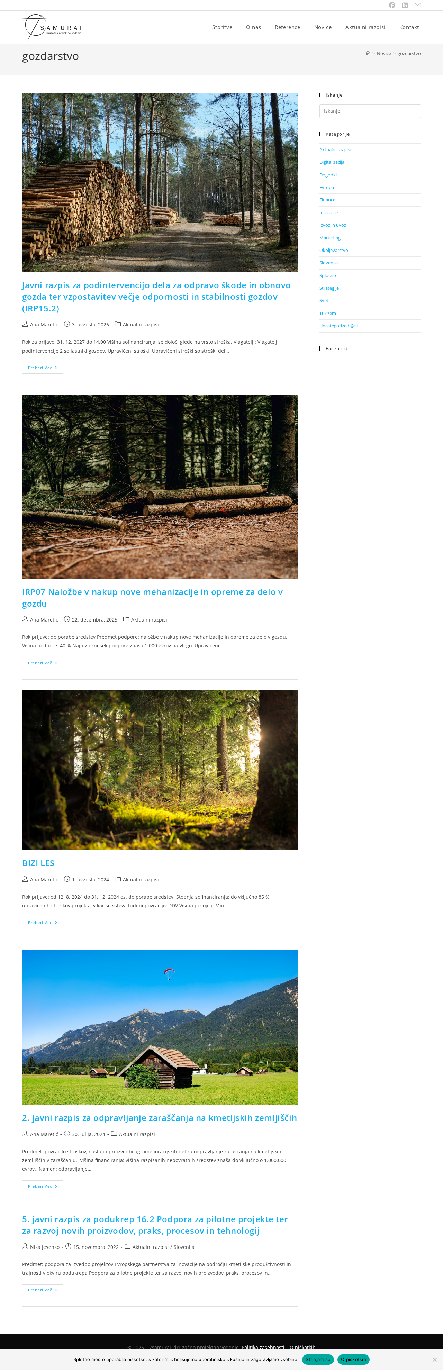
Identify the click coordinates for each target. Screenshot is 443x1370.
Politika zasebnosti (263, 1347)
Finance (327, 200)
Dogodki (328, 175)
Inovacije (328, 212)
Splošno (327, 275)
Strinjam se (318, 1359)
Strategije (329, 288)
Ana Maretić (44, 324)
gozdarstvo (409, 53)
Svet (323, 300)
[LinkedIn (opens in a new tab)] (405, 5)
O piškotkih (303, 1347)
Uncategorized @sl (338, 326)
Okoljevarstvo (333, 250)
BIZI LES (38, 863)
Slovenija (184, 1247)
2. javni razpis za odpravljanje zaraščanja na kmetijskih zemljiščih (159, 1117)
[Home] (368, 53)
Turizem (327, 313)
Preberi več (45, 369)
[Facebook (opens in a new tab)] (392, 5)
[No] (434, 1359)
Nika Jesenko (45, 1247)
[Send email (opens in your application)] (416, 5)
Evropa (326, 187)
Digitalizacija (331, 162)
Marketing (330, 238)
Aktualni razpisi (141, 324)
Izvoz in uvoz (332, 225)
